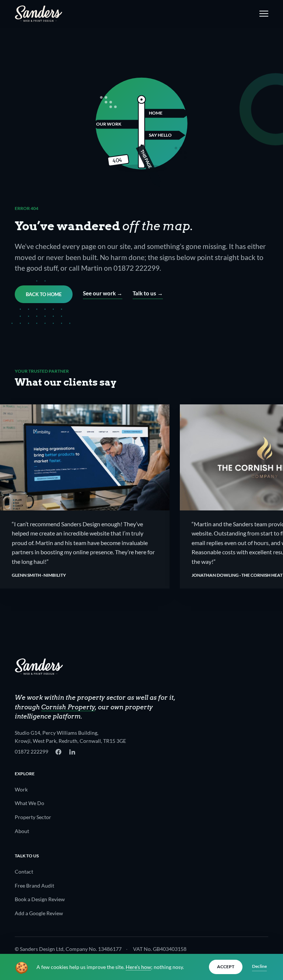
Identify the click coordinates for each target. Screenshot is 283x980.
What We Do (29, 803)
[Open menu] (262, 13)
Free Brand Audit (34, 885)
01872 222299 (31, 751)
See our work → (102, 293)
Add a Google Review (39, 913)
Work (21, 789)
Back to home (44, 294)
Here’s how (138, 967)
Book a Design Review (40, 899)
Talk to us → (148, 293)
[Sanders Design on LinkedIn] (72, 751)
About (22, 831)
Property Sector (33, 817)
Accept (225, 966)
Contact (24, 871)
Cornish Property (68, 707)
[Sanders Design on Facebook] (58, 751)
